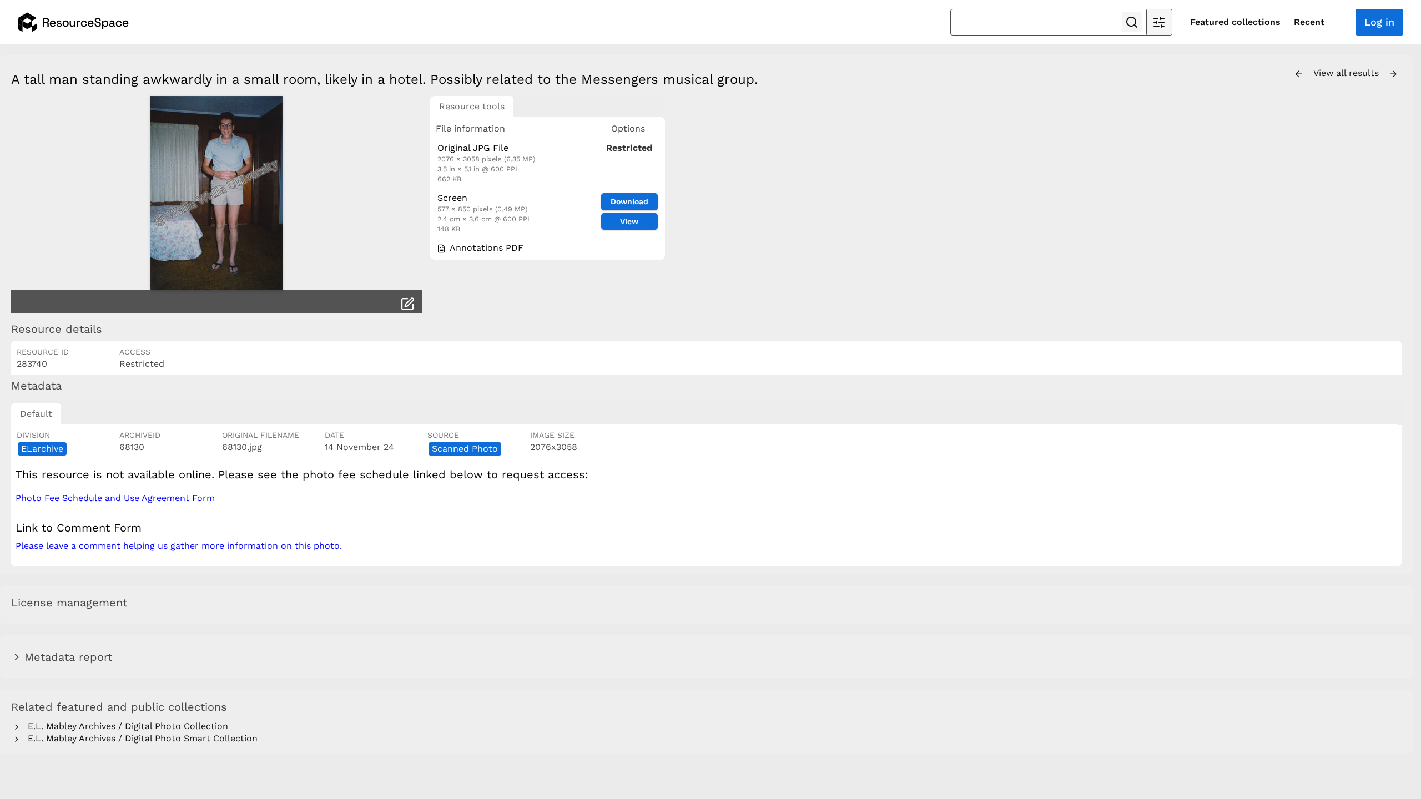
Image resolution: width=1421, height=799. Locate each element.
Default (36, 413)
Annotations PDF (485, 247)
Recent (1309, 22)
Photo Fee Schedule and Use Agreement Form (115, 498)
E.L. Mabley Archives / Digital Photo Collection (125, 726)
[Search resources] (1132, 22)
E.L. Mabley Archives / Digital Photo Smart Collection (140, 738)
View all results (1347, 73)
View (629, 221)
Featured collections (1235, 22)
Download (629, 201)
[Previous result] (1299, 74)
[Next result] (1393, 74)
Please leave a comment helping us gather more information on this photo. (179, 545)
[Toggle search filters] (1159, 22)
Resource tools (472, 106)
